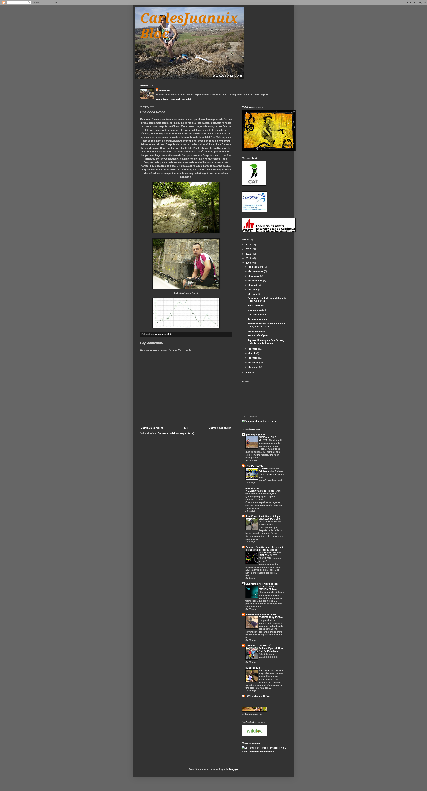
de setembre (255, 280)
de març (253, 357)
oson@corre (252, 488)
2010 (249, 258)
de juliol (253, 289)
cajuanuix (164, 90)
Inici (186, 427)
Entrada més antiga (220, 427)
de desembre (256, 266)
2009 (249, 262)
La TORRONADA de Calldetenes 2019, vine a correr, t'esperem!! (271, 471)
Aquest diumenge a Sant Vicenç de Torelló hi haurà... (266, 341)
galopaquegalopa (255, 434)
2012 (249, 249)
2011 (249, 253)
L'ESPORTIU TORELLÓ (258, 645)
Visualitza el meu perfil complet (173, 99)
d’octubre (254, 276)
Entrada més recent (152, 427)
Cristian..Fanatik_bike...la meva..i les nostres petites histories (264, 548)
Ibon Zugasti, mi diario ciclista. (263, 516)
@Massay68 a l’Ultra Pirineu (260, 491)
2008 (249, 372)
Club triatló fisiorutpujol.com (261, 583)
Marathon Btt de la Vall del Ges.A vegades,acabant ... (266, 325)
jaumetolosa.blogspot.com (260, 614)
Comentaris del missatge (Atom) (176, 433)
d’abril (252, 353)
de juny (253, 294)
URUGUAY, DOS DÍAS (270, 519)
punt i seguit (252, 667)
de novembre (256, 271)
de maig (253, 348)
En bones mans (256, 331)
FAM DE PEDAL (254, 465)
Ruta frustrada (256, 305)
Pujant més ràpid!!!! (259, 335)
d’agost (253, 285)
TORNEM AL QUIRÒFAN (271, 617)
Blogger (233, 769)
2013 (249, 244)
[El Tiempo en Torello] (264, 751)
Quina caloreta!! (257, 310)
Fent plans (264, 670)
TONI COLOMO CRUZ (257, 696)
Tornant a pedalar (258, 319)
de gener (253, 367)
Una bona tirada (257, 314)
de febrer (253, 362)
